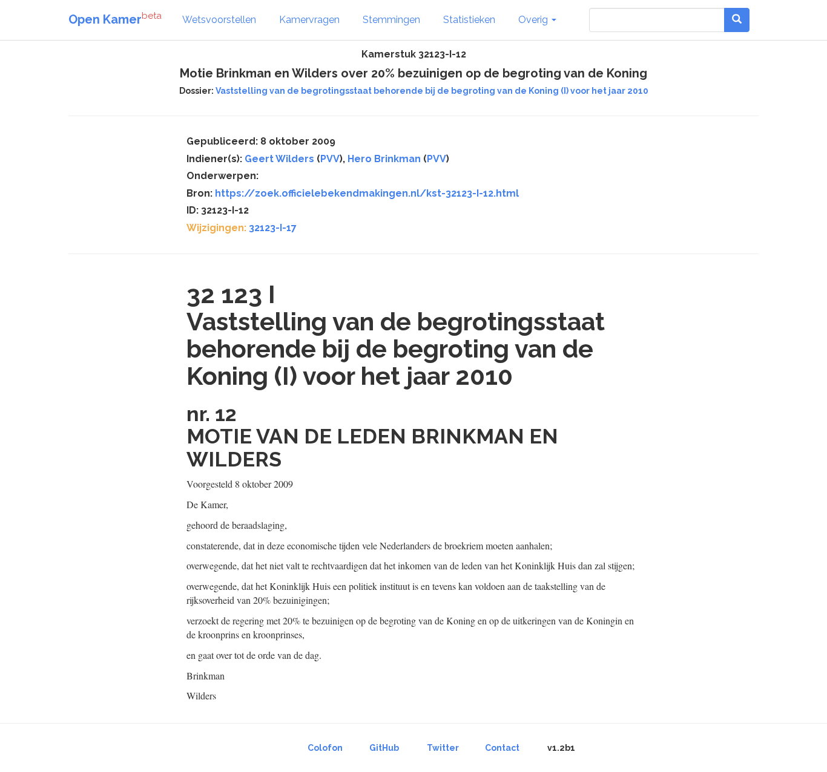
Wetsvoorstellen (219, 19)
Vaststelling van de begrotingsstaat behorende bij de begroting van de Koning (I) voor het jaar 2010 (432, 91)
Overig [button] (534, 19)
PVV (330, 159)
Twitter (443, 748)
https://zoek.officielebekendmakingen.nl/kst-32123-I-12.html (367, 193)
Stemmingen (391, 19)
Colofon (325, 748)
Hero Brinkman (384, 159)
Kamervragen (309, 19)
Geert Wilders (279, 159)
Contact (502, 748)
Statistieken (469, 19)
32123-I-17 (273, 228)
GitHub (384, 748)
